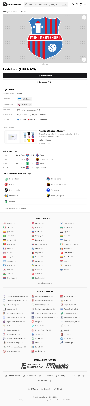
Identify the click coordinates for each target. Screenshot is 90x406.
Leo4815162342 (51, 397)
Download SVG (46, 76)
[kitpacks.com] (57, 366)
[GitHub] (81, 4)
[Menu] (85, 4)
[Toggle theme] (73, 4)
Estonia (15, 11)
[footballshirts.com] (32, 366)
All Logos (6, 11)
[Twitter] (77, 4)
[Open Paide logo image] (45, 38)
